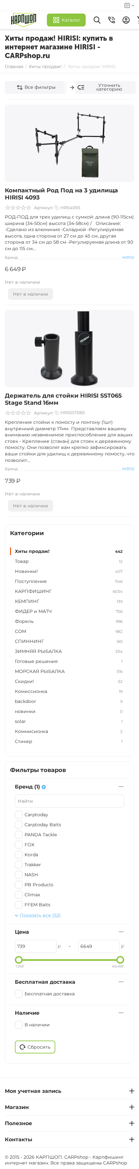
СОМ (69, 631)
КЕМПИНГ (69, 601)
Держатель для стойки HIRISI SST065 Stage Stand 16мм (63, 399)
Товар (69, 561)
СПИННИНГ (69, 641)
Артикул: (43, 207)
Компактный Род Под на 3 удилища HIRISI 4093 (61, 194)
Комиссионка (69, 691)
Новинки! (69, 571)
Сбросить (38, 1047)
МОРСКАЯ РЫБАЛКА (69, 671)
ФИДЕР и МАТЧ (69, 611)
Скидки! (69, 681)
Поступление (69, 581)
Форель (69, 621)
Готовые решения (69, 661)
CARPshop (115, 1163)
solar (69, 721)
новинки (69, 711)
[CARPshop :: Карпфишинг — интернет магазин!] (25, 20)
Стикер (69, 741)
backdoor (69, 701)
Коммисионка (69, 731)
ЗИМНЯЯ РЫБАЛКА (69, 651)
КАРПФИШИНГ (69, 591)
